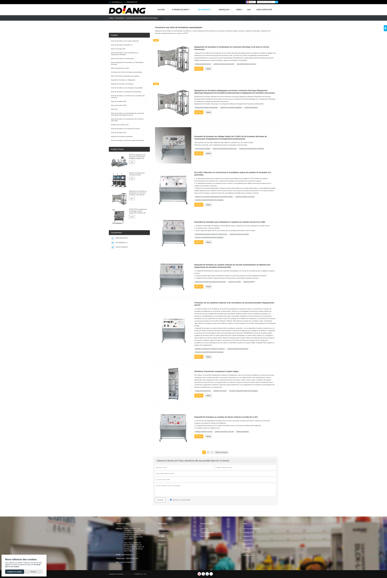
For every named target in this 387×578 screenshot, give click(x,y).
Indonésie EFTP (248, 548)
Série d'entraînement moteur (120, 68)
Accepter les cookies (14, 572)
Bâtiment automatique (243, 431)
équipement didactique (251, 107)
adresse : (119, 529)
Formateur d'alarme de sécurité (203, 431)
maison (111, 18)
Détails (208, 69)
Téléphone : (120, 558)
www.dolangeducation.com (251, 528)
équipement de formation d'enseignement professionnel (210, 282)
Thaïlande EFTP (248, 532)
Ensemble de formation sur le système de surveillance (210, 349)
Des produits (120, 18)
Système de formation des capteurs (122, 84)
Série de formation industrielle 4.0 (121, 45)
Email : (118, 555)
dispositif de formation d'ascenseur (246, 64)
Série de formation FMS (118, 105)
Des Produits (204, 9)
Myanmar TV (247, 551)
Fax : (118, 562)
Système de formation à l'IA (119, 124)
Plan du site (162, 544)
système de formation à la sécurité (245, 197)
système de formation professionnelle (224, 64)
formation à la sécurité (235, 282)
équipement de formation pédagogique (231, 107)
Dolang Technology (128, 574)
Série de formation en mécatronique (122, 58)
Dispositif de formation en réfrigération (123, 80)
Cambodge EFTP (248, 555)
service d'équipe (163, 532)
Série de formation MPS (118, 101)
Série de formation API (118, 49)
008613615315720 (132, 2)
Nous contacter (205, 536)
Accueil (161, 9)
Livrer (160, 528)
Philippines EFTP (248, 536)
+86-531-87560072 (121, 247)
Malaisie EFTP (247, 540)
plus (132, 162)
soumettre (160, 500)
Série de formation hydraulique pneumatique (125, 76)
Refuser (33, 572)
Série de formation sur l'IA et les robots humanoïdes (127, 140)
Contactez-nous (122, 524)
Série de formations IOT (118, 132)
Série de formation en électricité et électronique (126, 92)
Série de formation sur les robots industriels (125, 41)
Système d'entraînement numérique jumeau (137, 174)
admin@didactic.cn (117, 2)
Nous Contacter (264, 9)
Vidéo (238, 9)
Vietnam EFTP (247, 544)
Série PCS (114, 109)
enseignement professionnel (203, 64)
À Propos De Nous (180, 9)
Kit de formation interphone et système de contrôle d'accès (211, 234)
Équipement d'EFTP (249, 282)
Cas (249, 9)
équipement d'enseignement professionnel (224, 148)
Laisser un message (207, 532)
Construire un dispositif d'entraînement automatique (209, 200)
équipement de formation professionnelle (206, 107)
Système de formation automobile (121, 136)
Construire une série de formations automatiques (126, 72)
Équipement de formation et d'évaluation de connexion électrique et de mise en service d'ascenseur (138, 193)
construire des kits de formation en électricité (251, 148)
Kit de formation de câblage (202, 148)
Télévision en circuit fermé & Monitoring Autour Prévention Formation (214, 197)
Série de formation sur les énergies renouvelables (127, 88)
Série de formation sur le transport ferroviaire (125, 128)
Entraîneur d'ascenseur (220, 391)
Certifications (162, 540)
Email (199, 68)
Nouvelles (224, 9)
